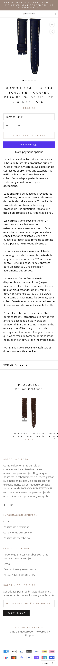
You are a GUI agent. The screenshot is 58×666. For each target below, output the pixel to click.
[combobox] (48, 663)
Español (46, 663)
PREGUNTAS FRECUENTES (19, 575)
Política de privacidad (16, 527)
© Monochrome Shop (29, 627)
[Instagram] (12, 505)
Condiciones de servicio (17, 532)
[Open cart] (54, 14)
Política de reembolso (16, 538)
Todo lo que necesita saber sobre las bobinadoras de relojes (25, 556)
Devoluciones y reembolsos (19, 569)
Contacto (8, 521)
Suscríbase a (16, 613)
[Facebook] (4, 505)
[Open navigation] (4, 14)
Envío (6, 564)
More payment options (29, 152)
